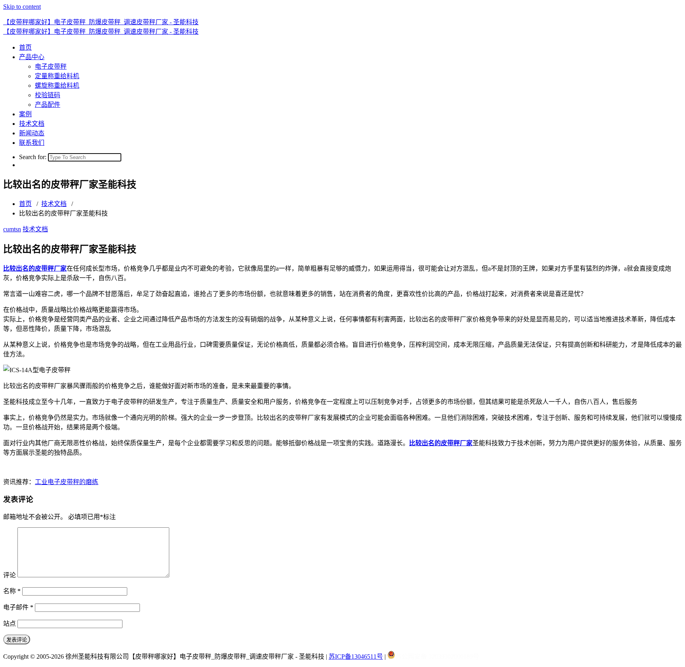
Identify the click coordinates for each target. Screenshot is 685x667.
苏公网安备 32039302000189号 (437, 656)
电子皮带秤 (51, 66)
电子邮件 (18, 607)
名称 (12, 591)
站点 (9, 623)
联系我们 (31, 142)
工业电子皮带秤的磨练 (66, 482)
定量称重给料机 (57, 76)
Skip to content (22, 6)
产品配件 (47, 104)
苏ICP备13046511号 (356, 656)
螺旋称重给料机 (57, 85)
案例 (25, 114)
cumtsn (12, 229)
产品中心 (31, 57)
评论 (9, 575)
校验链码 (47, 95)
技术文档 (31, 123)
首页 (25, 47)
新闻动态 (31, 133)
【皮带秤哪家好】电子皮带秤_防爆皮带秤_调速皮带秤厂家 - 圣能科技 (101, 22)
